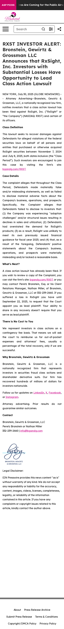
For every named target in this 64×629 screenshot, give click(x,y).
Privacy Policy (47, 623)
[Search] (43, 29)
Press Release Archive (37, 609)
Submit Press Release (19, 616)
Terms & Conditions (46, 616)
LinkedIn (38, 392)
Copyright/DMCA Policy (22, 623)
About (17, 609)
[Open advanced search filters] (51, 29)
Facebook (55, 392)
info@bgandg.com (31, 430)
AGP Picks (8, 5)
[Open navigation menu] (5, 29)
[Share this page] (59, 29)
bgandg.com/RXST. (14, 169)
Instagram (12, 397)
